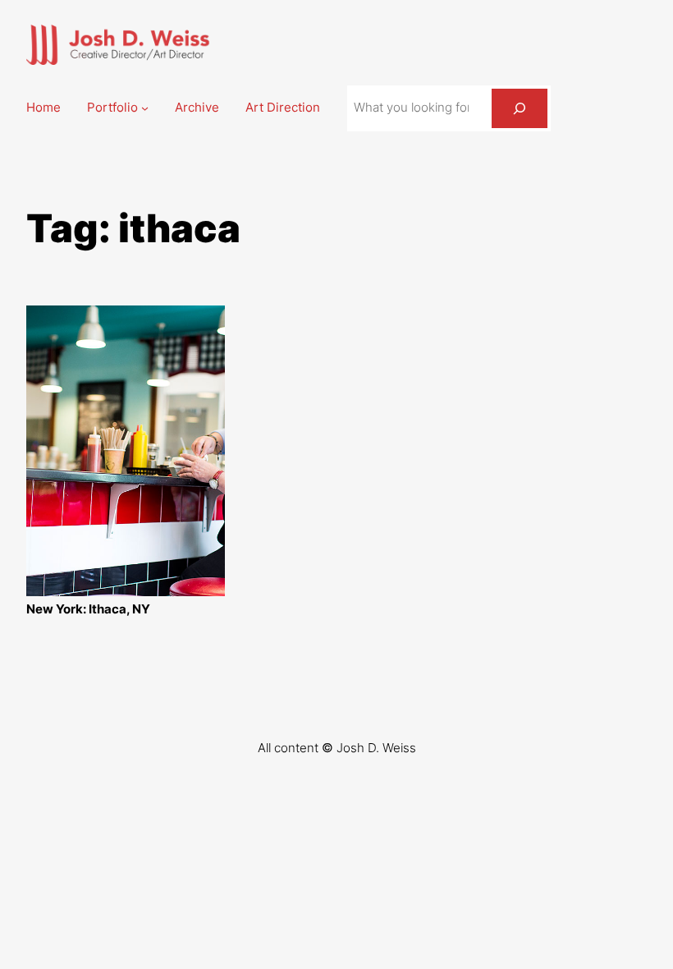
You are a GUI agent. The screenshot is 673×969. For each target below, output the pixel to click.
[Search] (519, 108)
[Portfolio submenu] (145, 108)
